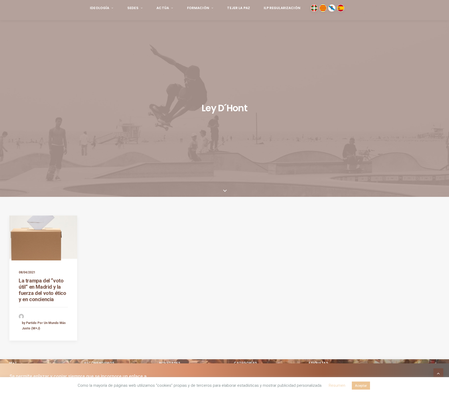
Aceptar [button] (361, 386)
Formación (198, 7)
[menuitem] (101, 8)
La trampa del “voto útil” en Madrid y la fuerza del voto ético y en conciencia (42, 290)
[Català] (323, 8)
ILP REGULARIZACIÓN (282, 7)
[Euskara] (314, 8)
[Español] (340, 8)
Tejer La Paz (238, 7)
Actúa (162, 7)
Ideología (99, 7)
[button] (43, 238)
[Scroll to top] (438, 373)
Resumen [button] (337, 385)
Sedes (132, 7)
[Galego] (331, 8)
